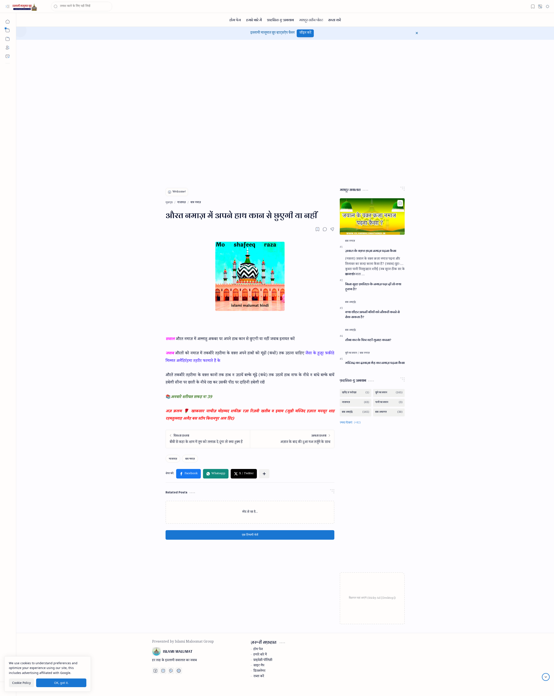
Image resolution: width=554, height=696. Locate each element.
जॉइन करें (305, 33)
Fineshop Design (405, 687)
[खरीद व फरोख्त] (355, 393)
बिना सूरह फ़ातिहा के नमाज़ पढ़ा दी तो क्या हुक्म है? (373, 287)
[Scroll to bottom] (546, 677)
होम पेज (258, 650)
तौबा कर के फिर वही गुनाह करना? (368, 340)
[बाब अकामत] (389, 412)
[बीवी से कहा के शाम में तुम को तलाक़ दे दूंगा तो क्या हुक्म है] (208, 439)
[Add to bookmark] (400, 203)
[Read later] (317, 229)
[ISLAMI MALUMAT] (25, 6)
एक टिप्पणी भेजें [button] (250, 534)
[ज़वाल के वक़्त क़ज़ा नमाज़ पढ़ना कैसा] (372, 216)
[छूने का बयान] (352, 353)
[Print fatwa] (179, 670)
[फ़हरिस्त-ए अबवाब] (280, 20)
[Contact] (7, 56)
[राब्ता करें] (334, 20)
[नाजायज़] (173, 458)
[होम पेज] (235, 20)
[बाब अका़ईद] (350, 302)
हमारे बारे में (260, 655)
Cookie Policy (21, 683)
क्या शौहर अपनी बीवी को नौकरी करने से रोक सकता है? (372, 315)
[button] (7, 6)
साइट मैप (258, 666)
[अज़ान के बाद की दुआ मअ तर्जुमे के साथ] (292, 439)
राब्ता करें (258, 677)
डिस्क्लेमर (259, 671)
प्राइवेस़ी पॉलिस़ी (262, 660)
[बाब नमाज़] (190, 458)
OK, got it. (61, 683)
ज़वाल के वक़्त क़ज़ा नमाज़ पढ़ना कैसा (370, 250)
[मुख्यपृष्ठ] (7, 21)
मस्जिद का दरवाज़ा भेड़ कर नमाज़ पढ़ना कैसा (375, 362)
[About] (7, 47)
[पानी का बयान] (389, 403)
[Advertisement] (184, 111)
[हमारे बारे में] (253, 20)
